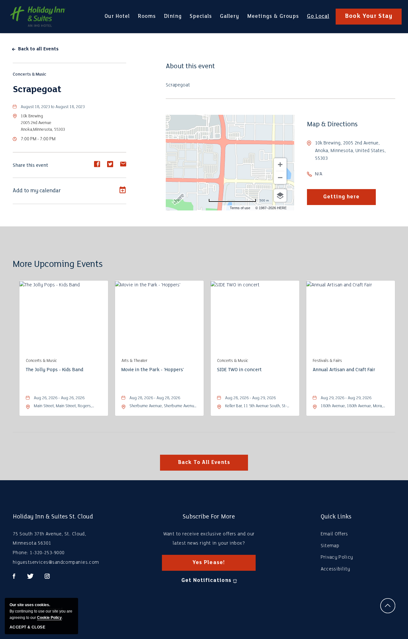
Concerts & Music (29, 74)
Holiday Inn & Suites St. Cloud (53, 517)
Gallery (229, 16)
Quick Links (336, 517)
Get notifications (206, 580)
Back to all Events (38, 49)
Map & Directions (332, 124)
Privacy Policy (337, 557)
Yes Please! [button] (214, 565)
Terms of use (240, 208)
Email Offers (334, 534)
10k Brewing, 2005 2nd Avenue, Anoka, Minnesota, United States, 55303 (350, 151)
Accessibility (335, 569)
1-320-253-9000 (47, 552)
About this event (190, 66)
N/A (318, 174)
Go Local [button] (318, 20)
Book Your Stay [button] (368, 16)
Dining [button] (173, 19)
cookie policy (49, 617)
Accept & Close (27, 627)
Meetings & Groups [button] (273, 20)
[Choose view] (280, 195)
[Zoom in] (280, 164)
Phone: (20, 552)
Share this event (30, 165)
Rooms (147, 16)
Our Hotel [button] (117, 20)
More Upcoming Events (58, 264)
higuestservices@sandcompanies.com (56, 562)
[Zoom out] (280, 177)
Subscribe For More (209, 517)
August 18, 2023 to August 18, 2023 (53, 107)
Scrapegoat (37, 90)
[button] (43, 123)
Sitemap (330, 545)
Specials (201, 16)
